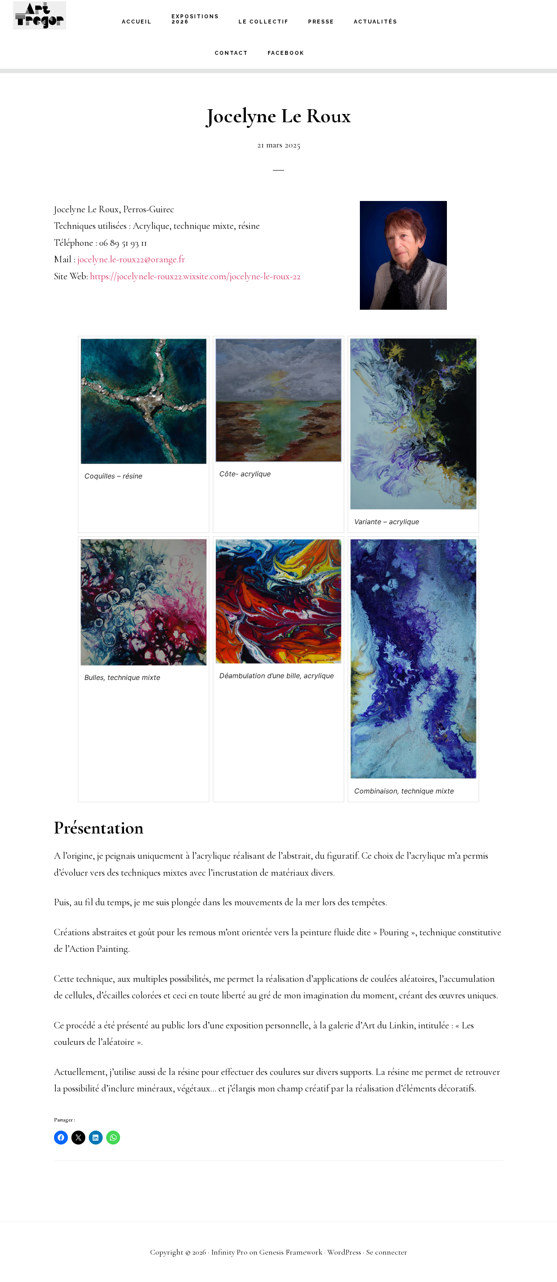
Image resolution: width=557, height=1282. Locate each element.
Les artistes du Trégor (56, 15)
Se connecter (386, 1252)
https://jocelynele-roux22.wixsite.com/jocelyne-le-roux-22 (195, 276)
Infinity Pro (229, 1252)
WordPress (344, 1252)
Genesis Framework (290, 1252)
